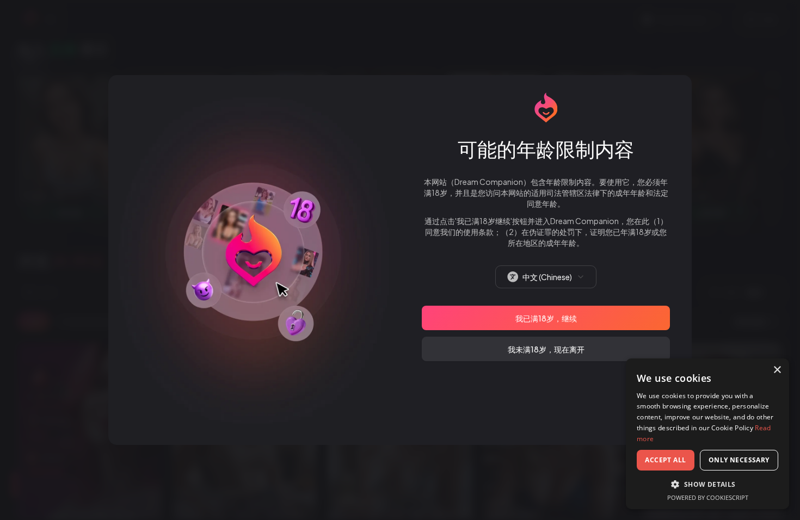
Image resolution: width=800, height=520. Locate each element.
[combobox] (546, 277)
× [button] (777, 370)
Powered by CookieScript (707, 497)
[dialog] (707, 433)
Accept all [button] (665, 460)
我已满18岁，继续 (546, 318)
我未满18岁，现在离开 (546, 349)
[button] (707, 484)
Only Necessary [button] (739, 460)
